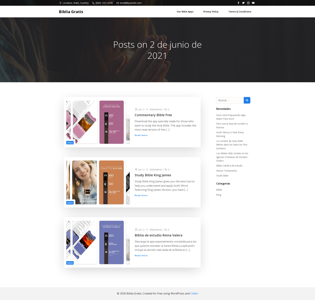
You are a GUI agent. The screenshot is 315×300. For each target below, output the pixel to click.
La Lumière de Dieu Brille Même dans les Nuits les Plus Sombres (231, 144)
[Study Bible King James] (98, 182)
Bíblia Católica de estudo (229, 165)
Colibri (194, 293)
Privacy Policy (211, 11)
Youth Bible (222, 175)
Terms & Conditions (239, 11)
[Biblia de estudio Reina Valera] (98, 242)
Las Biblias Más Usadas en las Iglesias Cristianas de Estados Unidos (232, 157)
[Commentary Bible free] (98, 122)
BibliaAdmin (156, 109)
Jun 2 (141, 109)
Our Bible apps (185, 11)
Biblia (70, 142)
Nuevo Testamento (226, 170)
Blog (218, 194)
